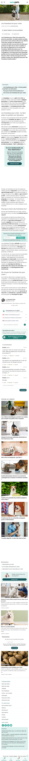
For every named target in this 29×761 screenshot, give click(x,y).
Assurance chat (6, 700)
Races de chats (5, 686)
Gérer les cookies (22, 756)
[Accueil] (14, 2)
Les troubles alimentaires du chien (11, 566)
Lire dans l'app (7, 34)
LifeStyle (4, 688)
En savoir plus (23, 240)
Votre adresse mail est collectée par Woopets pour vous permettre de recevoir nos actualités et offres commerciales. (14, 240)
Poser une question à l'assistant (11, 324)
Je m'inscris (20, 237)
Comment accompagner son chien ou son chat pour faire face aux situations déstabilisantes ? (14, 743)
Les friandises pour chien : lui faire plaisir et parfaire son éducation (14, 88)
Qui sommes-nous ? (7, 705)
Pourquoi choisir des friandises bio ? (13, 91)
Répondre (11, 355)
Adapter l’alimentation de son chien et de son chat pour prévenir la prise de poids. (14, 738)
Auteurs (4, 708)
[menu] (2, 2)
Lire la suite (15, 305)
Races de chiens (6, 684)
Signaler (17, 355)
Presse (3, 714)
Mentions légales (13, 756)
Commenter (23, 390)
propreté (3, 199)
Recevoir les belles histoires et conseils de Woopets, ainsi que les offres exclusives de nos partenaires (14, 644)
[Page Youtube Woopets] (11, 725)
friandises (6, 98)
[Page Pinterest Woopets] (5, 725)
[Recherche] (4, 2)
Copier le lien (16, 34)
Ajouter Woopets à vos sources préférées (13, 30)
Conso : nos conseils (7, 693)
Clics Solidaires (5, 691)
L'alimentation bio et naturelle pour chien (12, 569)
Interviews (4, 695)
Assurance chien (6, 698)
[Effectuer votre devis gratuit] (14, 156)
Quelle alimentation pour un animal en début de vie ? (14, 731)
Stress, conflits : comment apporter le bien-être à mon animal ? (14, 735)
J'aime (5, 355)
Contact (4, 717)
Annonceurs (5, 710)
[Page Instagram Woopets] (8, 725)
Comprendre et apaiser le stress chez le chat (13, 747)
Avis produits (5, 719)
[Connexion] (27, 2)
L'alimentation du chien (8, 564)
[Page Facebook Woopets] (3, 725)
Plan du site (5, 756)
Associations (5, 712)
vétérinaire (20, 144)
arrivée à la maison (6, 144)
